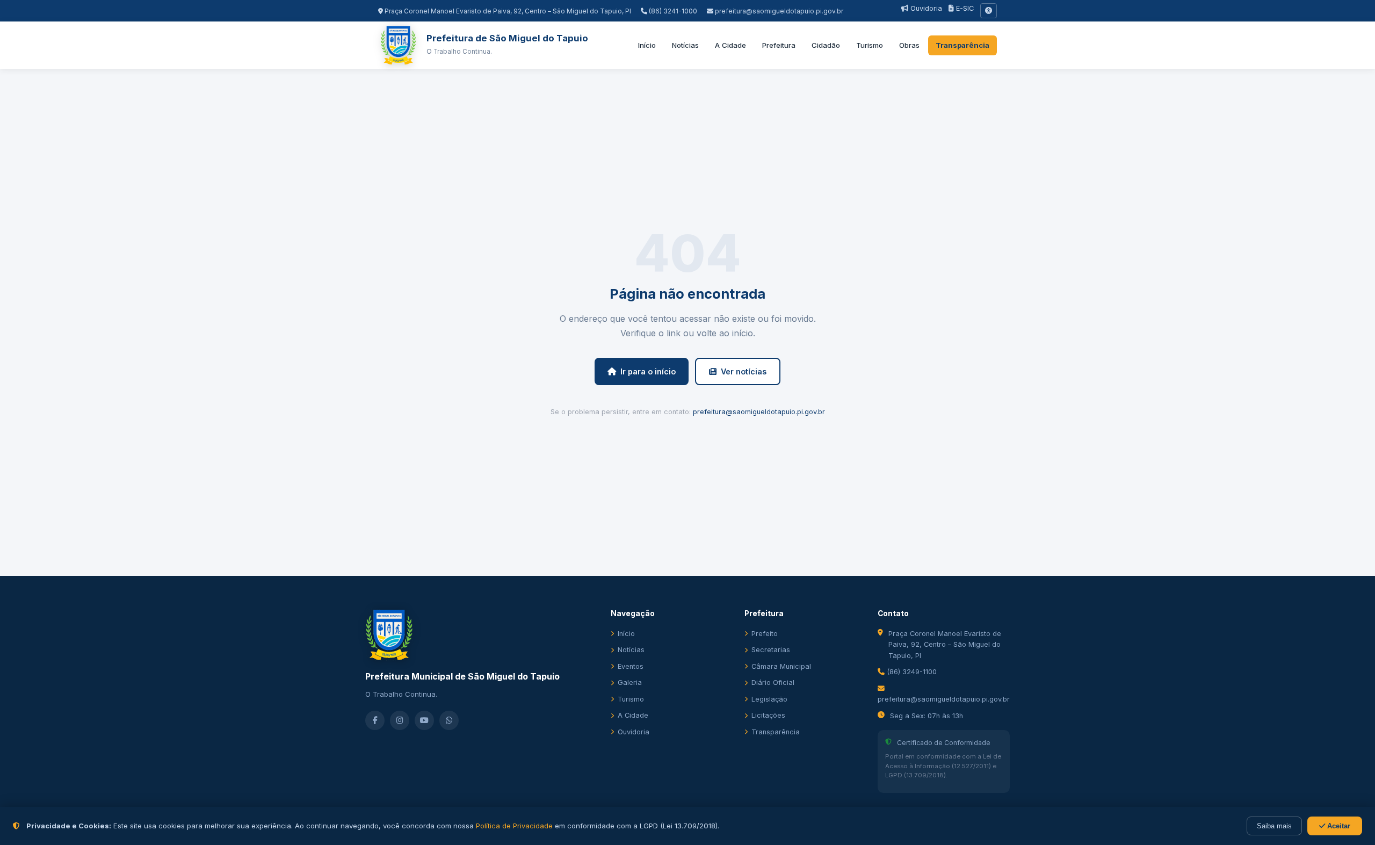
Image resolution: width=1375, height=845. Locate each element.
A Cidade (730, 45)
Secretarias (770, 650)
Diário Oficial (772, 682)
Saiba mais (1274, 826)
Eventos (630, 666)
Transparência (962, 45)
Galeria (630, 682)
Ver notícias (743, 371)
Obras (909, 45)
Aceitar (1337, 826)
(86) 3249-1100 (911, 672)
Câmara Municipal (781, 666)
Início (647, 45)
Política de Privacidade (514, 825)
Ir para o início (648, 371)
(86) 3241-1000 (672, 11)
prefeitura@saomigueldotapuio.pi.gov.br (779, 11)
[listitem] (375, 720)
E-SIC (964, 8)
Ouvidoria (925, 8)
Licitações (768, 715)
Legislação (769, 699)
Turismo (869, 45)
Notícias (685, 45)
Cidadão (826, 45)
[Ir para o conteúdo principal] (988, 10)
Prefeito (764, 634)
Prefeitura (778, 45)
